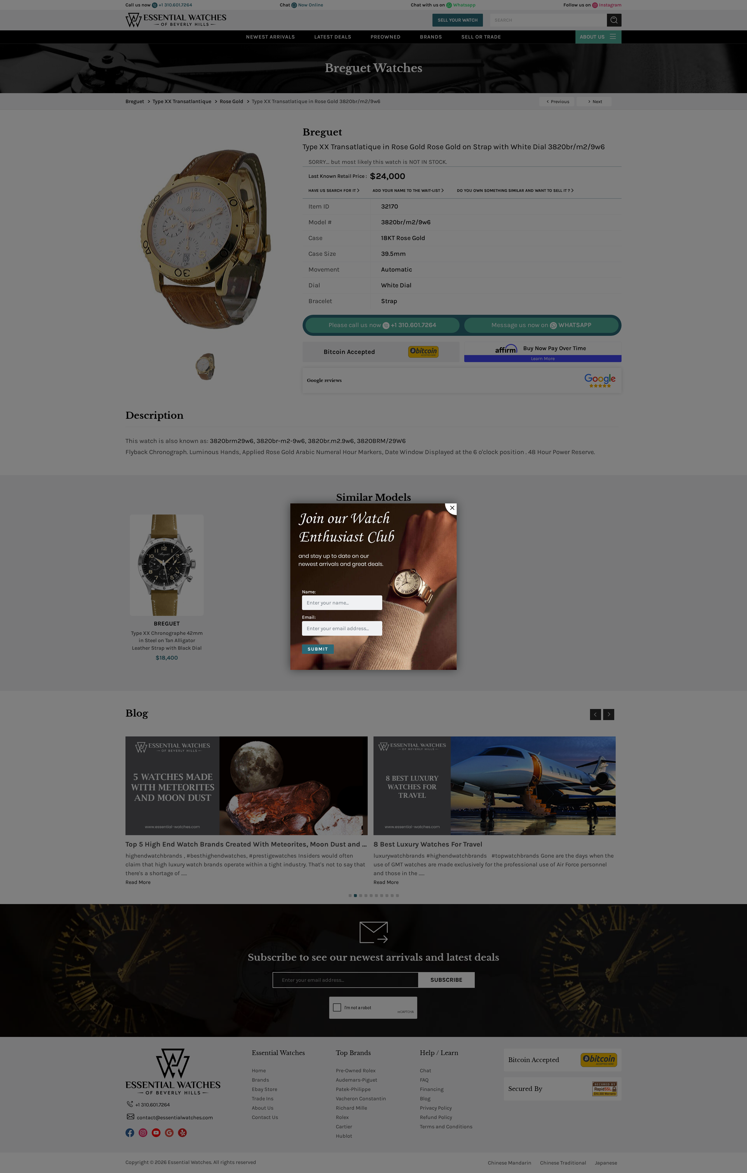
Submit (318, 649)
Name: (309, 592)
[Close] (451, 509)
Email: (309, 617)
